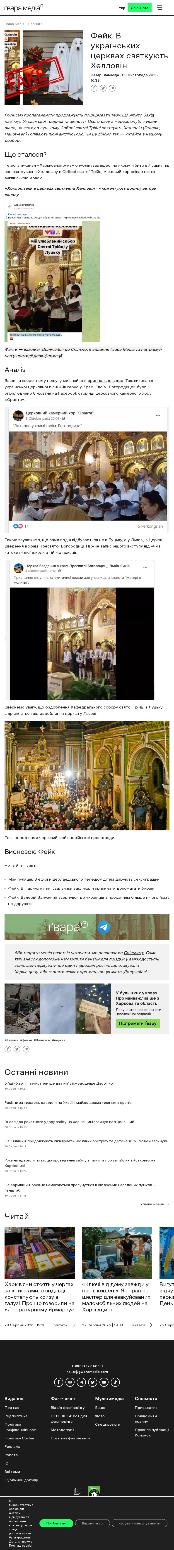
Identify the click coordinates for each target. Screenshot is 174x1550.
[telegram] (81, 1382)
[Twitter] (103, 88)
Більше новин (152, 1204)
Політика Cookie (19, 1438)
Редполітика (16, 1416)
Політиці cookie (20, 1545)
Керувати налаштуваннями (139, 1523)
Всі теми (12, 1471)
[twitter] (92, 1382)
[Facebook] (94, 88)
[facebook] (58, 1382)
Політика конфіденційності (20, 1426)
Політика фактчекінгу (70, 1438)
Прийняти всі (56, 1523)
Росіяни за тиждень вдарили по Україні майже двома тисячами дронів (68, 1102)
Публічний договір (21, 1480)
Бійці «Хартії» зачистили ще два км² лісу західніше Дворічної (59, 1083)
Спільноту (134, 953)
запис (106, 546)
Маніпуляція (20, 879)
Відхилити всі (92, 1523)
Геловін (12, 1040)
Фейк (13, 897)
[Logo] (24, 8)
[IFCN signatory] (94, 1494)
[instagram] (70, 1382)
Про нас (12, 1407)
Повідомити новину (146, 1418)
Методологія (62, 1429)
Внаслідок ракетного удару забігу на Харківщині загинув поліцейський (69, 1121)
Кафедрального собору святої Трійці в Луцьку (117, 707)
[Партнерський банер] (87, 1009)
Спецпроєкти (107, 1424)
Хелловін (43, 1040)
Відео (100, 1407)
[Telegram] (112, 88)
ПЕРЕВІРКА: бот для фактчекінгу (69, 1418)
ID (6, 1463)
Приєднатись (147, 1407)
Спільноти (81, 349)
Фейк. (13, 888)
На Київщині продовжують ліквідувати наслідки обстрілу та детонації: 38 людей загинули (86, 1141)
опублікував (87, 165)
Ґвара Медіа (14, 23)
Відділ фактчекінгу (68, 1407)
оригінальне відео (105, 381)
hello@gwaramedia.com (87, 1371)
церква (59, 1040)
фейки (27, 1040)
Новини (34, 23)
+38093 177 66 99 (87, 1366)
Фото (100, 1416)
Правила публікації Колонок (152, 1432)
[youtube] (104, 1382)
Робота (11, 1455)
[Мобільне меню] (159, 7)
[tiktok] (115, 1382)
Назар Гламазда (105, 75)
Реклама (12, 1446)
